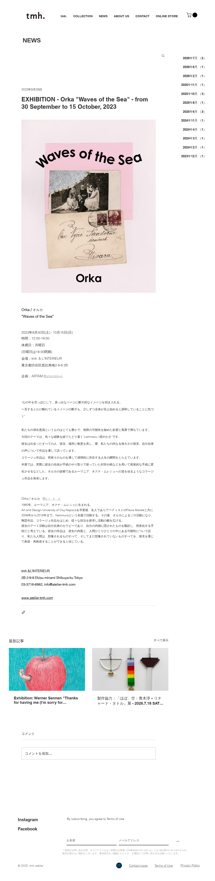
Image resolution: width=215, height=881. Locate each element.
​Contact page (138, 866)
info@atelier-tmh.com (137, 850)
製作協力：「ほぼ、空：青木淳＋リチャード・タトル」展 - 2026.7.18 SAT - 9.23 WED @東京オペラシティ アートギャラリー (129, 701)
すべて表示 (161, 640)
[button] (192, 15)
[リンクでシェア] (23, 612)
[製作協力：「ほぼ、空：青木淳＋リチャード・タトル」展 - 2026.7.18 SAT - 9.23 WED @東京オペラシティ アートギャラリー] (130, 669)
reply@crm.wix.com (169, 850)
